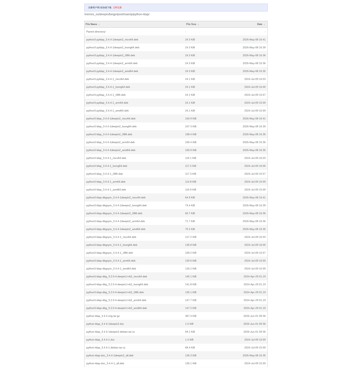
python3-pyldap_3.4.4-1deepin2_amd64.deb (112, 71)
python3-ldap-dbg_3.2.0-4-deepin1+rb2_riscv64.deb (116, 276)
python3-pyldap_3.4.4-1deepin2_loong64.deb (112, 47)
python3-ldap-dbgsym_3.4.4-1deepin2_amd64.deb (115, 229)
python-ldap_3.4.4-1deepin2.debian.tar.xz (110, 331)
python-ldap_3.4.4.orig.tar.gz (103, 315)
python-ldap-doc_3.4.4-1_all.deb (105, 363)
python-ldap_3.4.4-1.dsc (100, 339)
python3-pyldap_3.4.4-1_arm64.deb (107, 102)
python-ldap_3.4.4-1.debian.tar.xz (105, 347)
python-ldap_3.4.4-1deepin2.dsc (105, 323)
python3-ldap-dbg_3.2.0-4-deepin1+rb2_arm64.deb (116, 300)
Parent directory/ (96, 31)
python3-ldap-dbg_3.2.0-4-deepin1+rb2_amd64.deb (116, 308)
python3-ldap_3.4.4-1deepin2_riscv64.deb (110, 118)
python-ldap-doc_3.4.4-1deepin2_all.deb (109, 355)
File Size (191, 24)
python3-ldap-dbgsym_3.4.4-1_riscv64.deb (111, 236)
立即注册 (117, 7)
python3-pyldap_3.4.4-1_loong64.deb (108, 86)
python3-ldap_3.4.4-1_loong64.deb (106, 165)
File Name (91, 24)
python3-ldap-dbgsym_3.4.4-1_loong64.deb (111, 244)
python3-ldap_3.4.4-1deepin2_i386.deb (109, 134)
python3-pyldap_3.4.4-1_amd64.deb (107, 110)
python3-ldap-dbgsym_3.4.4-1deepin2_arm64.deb (115, 221)
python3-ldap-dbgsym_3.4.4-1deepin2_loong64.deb (116, 205)
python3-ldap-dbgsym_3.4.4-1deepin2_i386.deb (114, 213)
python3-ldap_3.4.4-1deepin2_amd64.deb (110, 150)
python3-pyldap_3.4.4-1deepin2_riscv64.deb (112, 39)
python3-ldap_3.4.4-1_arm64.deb (105, 181)
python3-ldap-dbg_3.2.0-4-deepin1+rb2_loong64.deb (117, 284)
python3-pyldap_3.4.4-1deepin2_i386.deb (110, 55)
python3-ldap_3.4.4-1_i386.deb (104, 173)
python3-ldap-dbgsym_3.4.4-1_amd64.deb (111, 268)
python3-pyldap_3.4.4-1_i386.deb (106, 94)
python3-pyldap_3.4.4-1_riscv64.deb (107, 79)
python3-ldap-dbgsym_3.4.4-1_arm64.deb (110, 260)
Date (259, 24)
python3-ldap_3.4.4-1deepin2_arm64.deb (110, 142)
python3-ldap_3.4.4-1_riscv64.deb (106, 157)
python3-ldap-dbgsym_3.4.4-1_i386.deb (109, 252)
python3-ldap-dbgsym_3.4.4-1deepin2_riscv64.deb (116, 197)
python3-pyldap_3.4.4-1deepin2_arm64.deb (112, 63)
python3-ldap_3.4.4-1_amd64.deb (106, 189)
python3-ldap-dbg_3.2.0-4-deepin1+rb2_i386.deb (115, 292)
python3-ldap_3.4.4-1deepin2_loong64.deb (111, 126)
